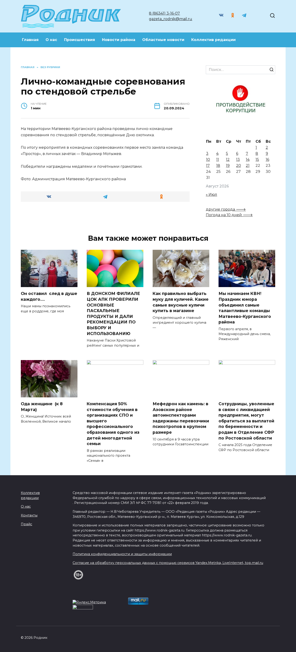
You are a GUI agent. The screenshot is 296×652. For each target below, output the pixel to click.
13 (238, 159)
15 (257, 159)
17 (208, 165)
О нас (51, 40)
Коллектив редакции (213, 40)
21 (248, 165)
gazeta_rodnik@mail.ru (170, 19)
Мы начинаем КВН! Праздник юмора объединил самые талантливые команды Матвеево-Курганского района (245, 307)
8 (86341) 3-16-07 (164, 13)
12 (228, 159)
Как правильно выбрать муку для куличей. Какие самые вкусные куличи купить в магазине (181, 302)
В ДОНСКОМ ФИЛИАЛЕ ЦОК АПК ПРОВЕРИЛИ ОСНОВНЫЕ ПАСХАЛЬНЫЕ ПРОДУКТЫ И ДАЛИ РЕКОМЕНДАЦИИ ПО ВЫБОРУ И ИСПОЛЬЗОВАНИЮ (113, 313)
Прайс (26, 524)
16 (267, 159)
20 (238, 165)
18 (218, 165)
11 (217, 159)
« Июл (211, 194)
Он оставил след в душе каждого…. (49, 296)
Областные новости (163, 40)
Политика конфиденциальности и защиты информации (122, 554)
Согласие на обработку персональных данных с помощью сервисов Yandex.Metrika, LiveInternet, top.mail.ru (168, 563)
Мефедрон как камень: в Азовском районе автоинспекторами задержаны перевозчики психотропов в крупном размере (181, 418)
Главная (30, 40)
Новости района (118, 40)
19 (228, 165)
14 (248, 159)
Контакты (29, 515)
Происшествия (79, 40)
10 (208, 159)
